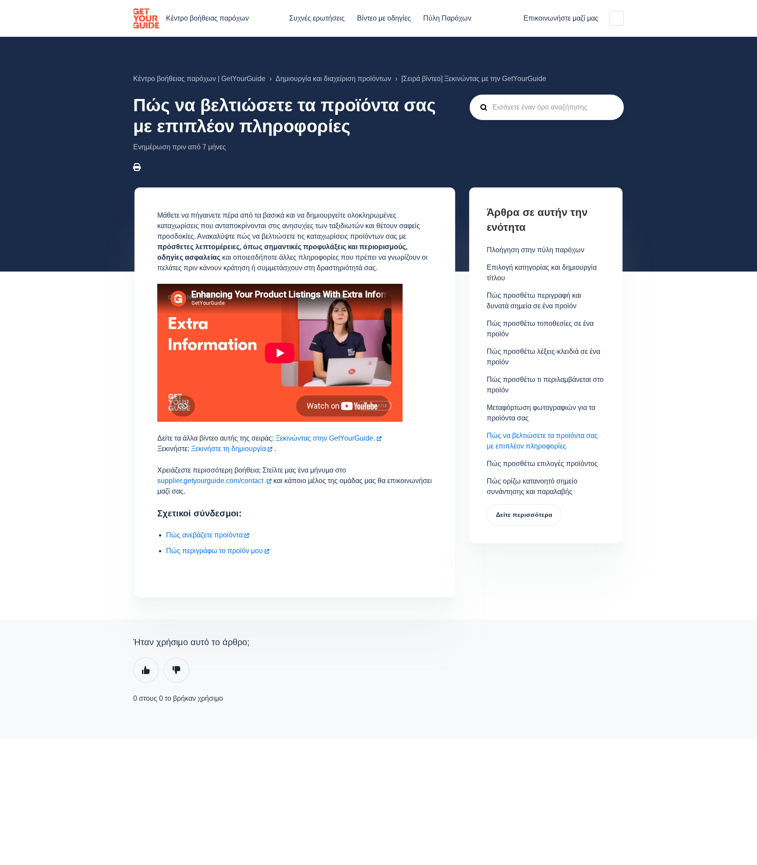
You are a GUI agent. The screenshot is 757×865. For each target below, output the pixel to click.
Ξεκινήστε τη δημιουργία (228, 448)
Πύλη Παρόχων (447, 18)
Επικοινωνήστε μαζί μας (561, 18)
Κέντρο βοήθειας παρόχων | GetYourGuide (199, 78)
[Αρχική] (146, 18)
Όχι (176, 670)
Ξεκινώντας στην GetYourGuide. (325, 438)
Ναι (146, 670)
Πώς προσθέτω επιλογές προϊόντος (542, 463)
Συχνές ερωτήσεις (317, 18)
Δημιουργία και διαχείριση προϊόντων (333, 78)
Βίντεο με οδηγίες (384, 18)
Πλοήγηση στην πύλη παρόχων (535, 250)
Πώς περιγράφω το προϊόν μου (214, 550)
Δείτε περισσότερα (524, 514)
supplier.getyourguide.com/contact (211, 480)
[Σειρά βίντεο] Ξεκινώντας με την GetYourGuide (473, 78)
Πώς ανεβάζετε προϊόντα (204, 535)
